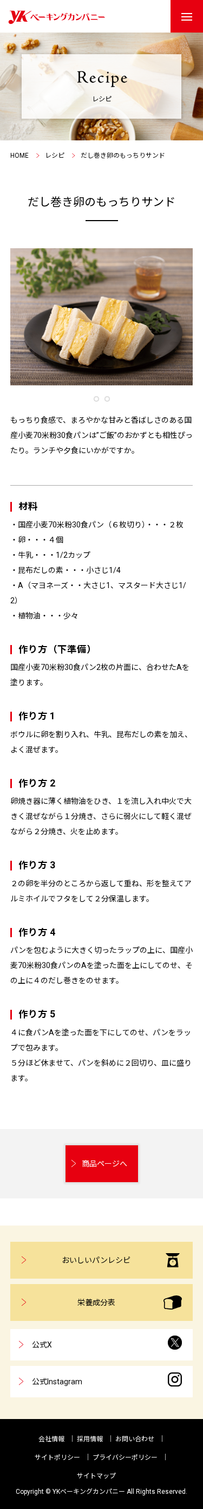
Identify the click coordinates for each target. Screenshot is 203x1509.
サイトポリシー (57, 1457)
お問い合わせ (134, 1439)
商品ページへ (104, 1163)
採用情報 (90, 1439)
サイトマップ (96, 1476)
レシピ (54, 155)
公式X (42, 1344)
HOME (19, 155)
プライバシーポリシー (125, 1457)
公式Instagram (57, 1381)
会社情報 (51, 1439)
